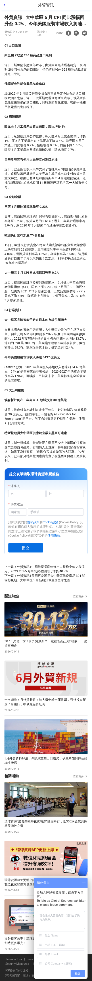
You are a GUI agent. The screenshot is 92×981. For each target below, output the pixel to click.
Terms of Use (13, 959)
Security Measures (17, 964)
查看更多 (78, 596)
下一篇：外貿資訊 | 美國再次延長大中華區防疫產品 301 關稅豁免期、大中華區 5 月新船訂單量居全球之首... (44, 577)
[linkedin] (84, 33)
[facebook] (68, 33)
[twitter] (76, 33)
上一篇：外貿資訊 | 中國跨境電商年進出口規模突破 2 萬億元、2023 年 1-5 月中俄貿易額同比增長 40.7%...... (44, 569)
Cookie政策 (50, 522)
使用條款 (54, 535)
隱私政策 (33, 522)
